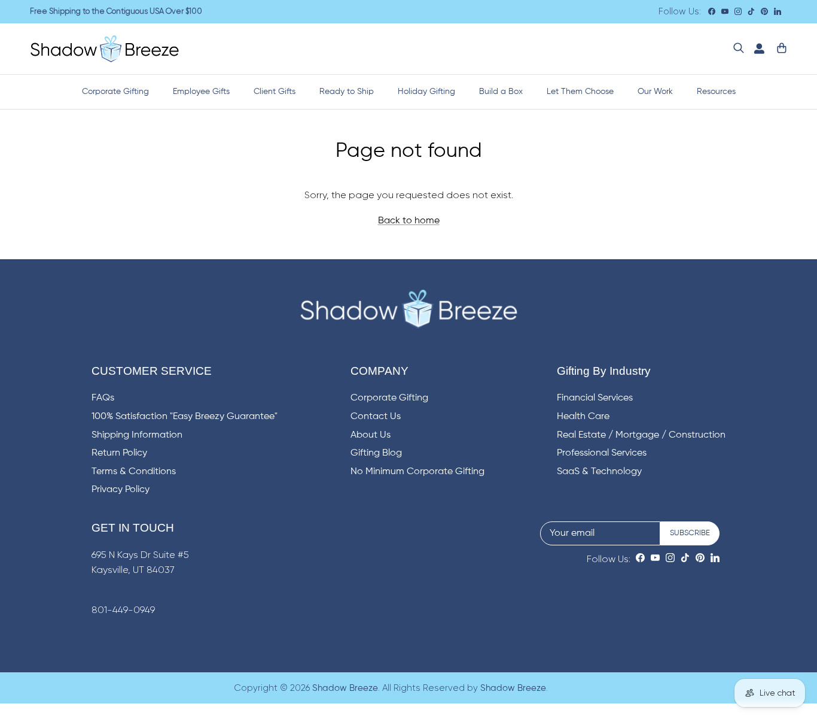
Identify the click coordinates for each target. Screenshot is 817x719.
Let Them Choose (580, 91)
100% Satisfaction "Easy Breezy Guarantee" (185, 416)
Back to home (409, 221)
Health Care (583, 416)
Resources (716, 91)
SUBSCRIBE (690, 533)
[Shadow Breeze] (104, 48)
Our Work (655, 91)
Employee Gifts (201, 91)
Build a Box (501, 91)
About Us (370, 435)
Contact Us (375, 416)
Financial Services (595, 398)
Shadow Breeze (345, 688)
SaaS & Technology (599, 472)
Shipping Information (137, 435)
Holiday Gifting (426, 91)
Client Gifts (274, 91)
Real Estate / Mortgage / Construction (641, 435)
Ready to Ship (346, 91)
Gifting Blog (376, 453)
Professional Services (602, 453)
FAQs (103, 398)
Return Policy (119, 453)
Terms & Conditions (134, 472)
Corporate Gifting (115, 91)
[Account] (756, 49)
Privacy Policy (121, 489)
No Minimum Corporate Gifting (417, 472)
